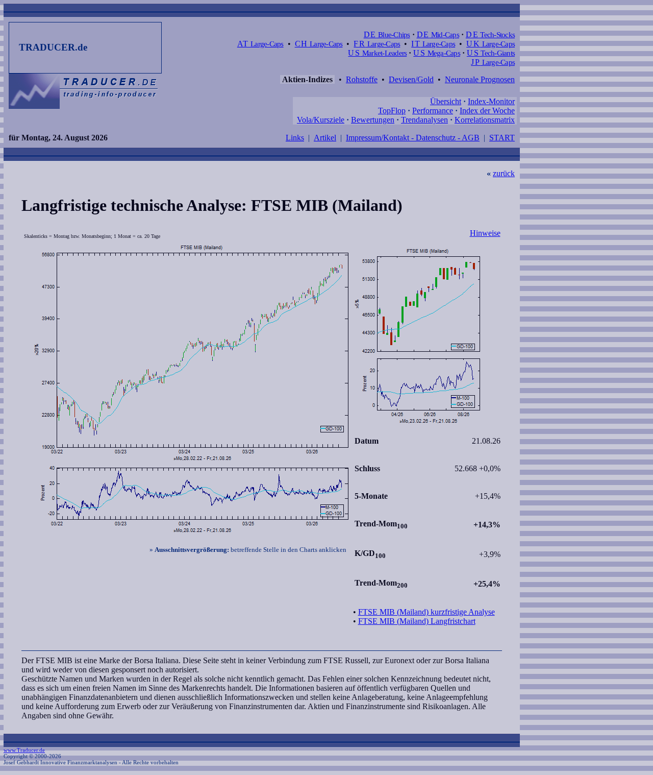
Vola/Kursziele (320, 119)
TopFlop (392, 110)
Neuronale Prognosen (480, 79)
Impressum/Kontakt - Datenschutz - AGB (413, 137)
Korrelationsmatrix (485, 119)
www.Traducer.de (24, 750)
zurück (504, 173)
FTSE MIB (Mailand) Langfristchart (416, 621)
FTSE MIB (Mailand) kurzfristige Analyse (426, 612)
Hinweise (485, 233)
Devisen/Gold (411, 79)
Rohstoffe (362, 79)
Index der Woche (487, 110)
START (502, 137)
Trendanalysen (424, 119)
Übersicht (445, 101)
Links (295, 137)
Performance (432, 110)
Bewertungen (372, 119)
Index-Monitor (491, 101)
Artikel (325, 137)
